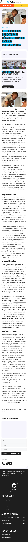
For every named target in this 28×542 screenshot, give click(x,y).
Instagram (8, 506)
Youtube (8, 509)
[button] (1, 2)
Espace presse (5, 534)
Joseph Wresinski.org (7, 523)
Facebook (8, 500)
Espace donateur (6, 537)
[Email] (10, 463)
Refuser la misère (6, 520)
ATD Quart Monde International (10, 517)
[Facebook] (3, 463)
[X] (7, 463)
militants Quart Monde (20, 302)
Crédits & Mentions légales (8, 473)
